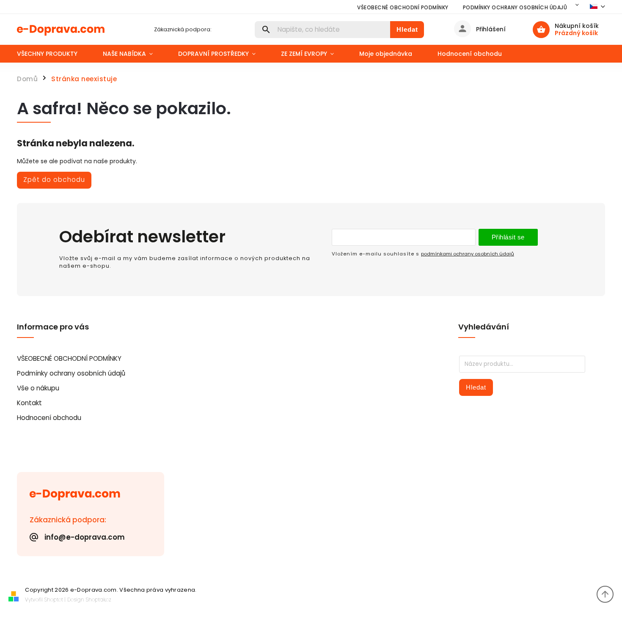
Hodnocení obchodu (49, 417)
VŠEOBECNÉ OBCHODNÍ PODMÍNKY (403, 7)
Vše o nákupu (38, 388)
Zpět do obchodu (54, 179)
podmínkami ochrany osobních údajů (467, 253)
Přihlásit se (508, 237)
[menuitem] (53, 54)
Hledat (407, 29)
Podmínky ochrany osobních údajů (515, 7)
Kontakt (29, 402)
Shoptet (53, 599)
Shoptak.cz (98, 599)
